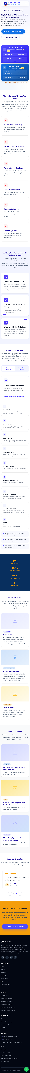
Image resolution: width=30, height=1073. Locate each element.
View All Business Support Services (14, 396)
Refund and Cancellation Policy (9, 1058)
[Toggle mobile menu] (25, 3)
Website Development (7, 998)
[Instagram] (15, 957)
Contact (3, 987)
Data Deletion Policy (6, 1055)
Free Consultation (6, 984)
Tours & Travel (5, 1024)
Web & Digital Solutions (21, 368)
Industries (3, 975)
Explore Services (11, 37)
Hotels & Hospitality (6, 1022)
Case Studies (4, 978)
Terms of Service (5, 1052)
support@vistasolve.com (10, 1036)
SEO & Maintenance (6, 1004)
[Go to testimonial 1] (13, 893)
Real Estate (4, 1019)
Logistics (3, 1027)
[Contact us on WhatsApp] (26, 1069)
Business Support (8, 368)
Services (3, 972)
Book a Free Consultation (14, 31)
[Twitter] (7, 957)
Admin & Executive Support (8, 1010)
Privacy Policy (5, 1049)
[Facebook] (11, 957)
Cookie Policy (5, 1061)
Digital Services (5, 995)
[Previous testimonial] (10, 894)
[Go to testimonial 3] (16, 893)
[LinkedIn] (2, 957)
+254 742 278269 (8, 1039)
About (3, 969)
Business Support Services (8, 1007)
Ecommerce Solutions (7, 1001)
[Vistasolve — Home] (11, 4)
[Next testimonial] (20, 894)
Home (3, 966)
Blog (2, 981)
